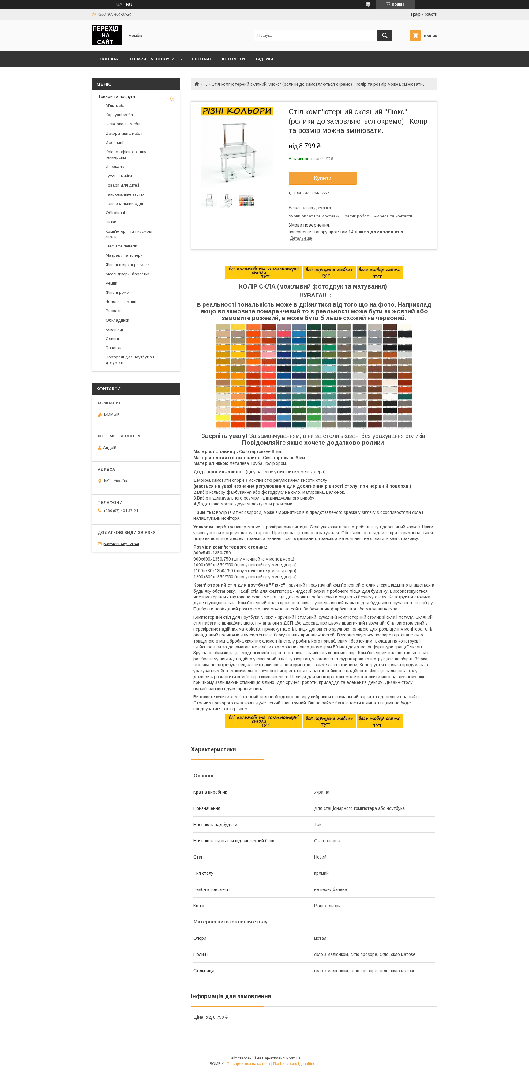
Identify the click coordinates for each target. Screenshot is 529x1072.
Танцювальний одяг (125, 203)
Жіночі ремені (119, 292)
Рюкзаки (114, 310)
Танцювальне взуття (125, 194)
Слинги (112, 338)
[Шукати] (384, 35)
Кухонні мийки (119, 176)
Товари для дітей (122, 185)
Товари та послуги (151, 59)
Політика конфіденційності (296, 1064)
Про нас (201, 59)
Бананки (114, 347)
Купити (323, 178)
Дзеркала (115, 166)
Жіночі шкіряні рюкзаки (128, 264)
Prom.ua (293, 1058)
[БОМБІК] (107, 43)
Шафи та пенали (121, 246)
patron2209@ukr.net (121, 544)
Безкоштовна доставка (310, 208)
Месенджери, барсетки (127, 274)
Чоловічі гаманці (121, 301)
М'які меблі (116, 105)
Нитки (111, 222)
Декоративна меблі (124, 133)
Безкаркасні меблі (123, 124)
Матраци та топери (124, 255)
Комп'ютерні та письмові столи (129, 234)
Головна (107, 59)
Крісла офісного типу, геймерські (126, 154)
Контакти (233, 59)
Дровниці (114, 142)
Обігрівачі (115, 212)
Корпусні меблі (120, 114)
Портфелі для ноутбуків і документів (130, 360)
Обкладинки (117, 320)
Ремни (111, 283)
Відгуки (264, 59)
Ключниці (114, 329)
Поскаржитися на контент (248, 1064)
